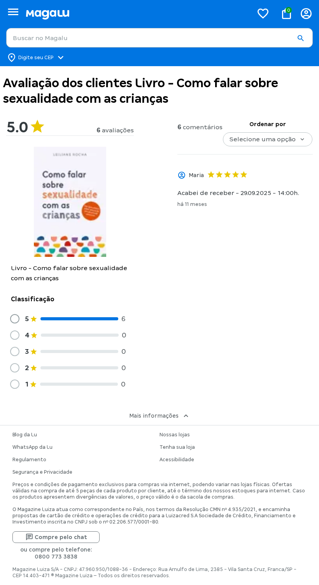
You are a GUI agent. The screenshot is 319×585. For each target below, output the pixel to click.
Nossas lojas (175, 434)
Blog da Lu (24, 434)
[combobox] (159, 37)
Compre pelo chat (61, 537)
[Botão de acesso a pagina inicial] (136, 13)
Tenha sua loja (177, 447)
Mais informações (154, 416)
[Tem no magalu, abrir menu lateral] (13, 12)
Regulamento (29, 459)
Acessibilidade (177, 459)
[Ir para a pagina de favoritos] (263, 13)
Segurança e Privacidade (42, 472)
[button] (300, 38)
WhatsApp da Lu (32, 447)
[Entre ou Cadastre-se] (306, 13)
